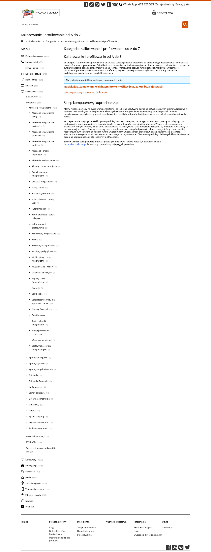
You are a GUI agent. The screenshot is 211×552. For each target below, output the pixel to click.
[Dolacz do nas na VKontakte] (115, 5)
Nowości (29, 501)
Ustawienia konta (85, 531)
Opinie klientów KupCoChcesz (57, 532)
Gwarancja (167, 527)
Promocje (29, 506)
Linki (136, 531)
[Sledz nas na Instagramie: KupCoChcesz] (91, 5)
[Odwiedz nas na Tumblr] (109, 5)
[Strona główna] (28, 14)
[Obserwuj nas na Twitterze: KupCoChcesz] (103, 5)
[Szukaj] (185, 24)
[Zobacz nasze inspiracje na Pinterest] (97, 5)
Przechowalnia (84, 534)
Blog (51, 527)
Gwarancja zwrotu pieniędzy (148, 534)
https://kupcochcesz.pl (75, 144)
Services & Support (143, 527)
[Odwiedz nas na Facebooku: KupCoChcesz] (86, 5)
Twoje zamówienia (86, 527)
